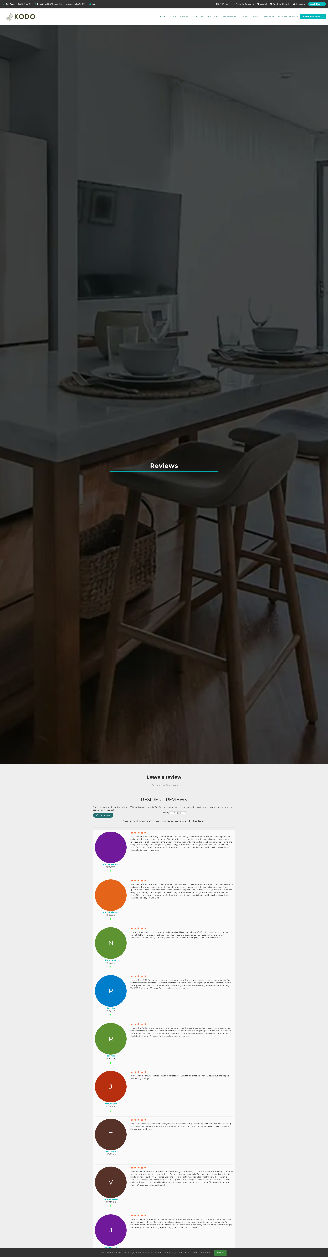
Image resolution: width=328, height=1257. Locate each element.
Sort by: (166, 812)
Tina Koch (111, 1151)
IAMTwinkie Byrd (111, 864)
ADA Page (225, 4)
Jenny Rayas (111, 1104)
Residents (300, 4)
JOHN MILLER (110, 1247)
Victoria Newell (110, 1199)
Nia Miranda (110, 960)
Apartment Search (281, 4)
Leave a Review (104, 815)
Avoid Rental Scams (244, 4)
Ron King (110, 1008)
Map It (94, 4)
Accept (220, 1252)
